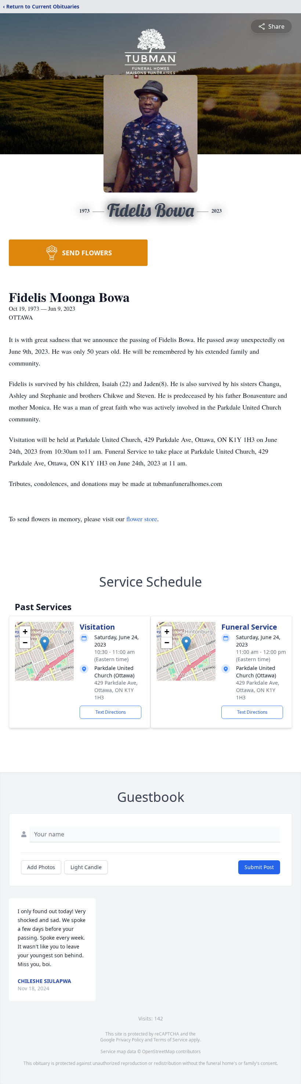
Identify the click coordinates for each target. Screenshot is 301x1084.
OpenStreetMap (158, 1051)
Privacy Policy (130, 1040)
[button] (44, 643)
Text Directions (110, 712)
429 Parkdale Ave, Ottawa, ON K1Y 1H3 (116, 690)
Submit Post (259, 867)
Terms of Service (170, 1040)
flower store (141, 518)
